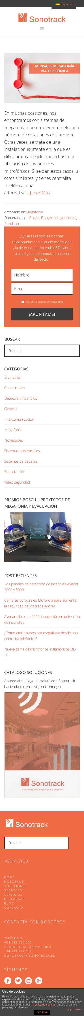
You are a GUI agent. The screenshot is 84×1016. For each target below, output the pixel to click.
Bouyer (47, 217)
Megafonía (34, 212)
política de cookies (44, 1004)
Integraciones (65, 217)
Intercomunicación (19, 419)
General (10, 408)
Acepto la (44, 302)
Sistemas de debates (20, 461)
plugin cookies (74, 1009)
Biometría (12, 377)
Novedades (13, 440)
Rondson (11, 223)
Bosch (34, 217)
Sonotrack (42, 18)
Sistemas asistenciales (22, 450)
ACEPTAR (42, 1012)
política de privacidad (50, 302)
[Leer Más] (41, 193)
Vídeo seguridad (17, 482)
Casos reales (14, 387)
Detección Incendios (20, 398)
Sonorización (14, 471)
